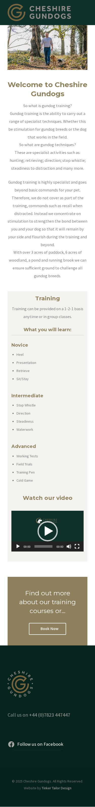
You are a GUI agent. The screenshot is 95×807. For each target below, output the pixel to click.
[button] (47, 531)
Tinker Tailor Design (56, 788)
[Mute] (68, 546)
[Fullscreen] (77, 546)
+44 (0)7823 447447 (49, 715)
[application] (47, 531)
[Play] (18, 546)
